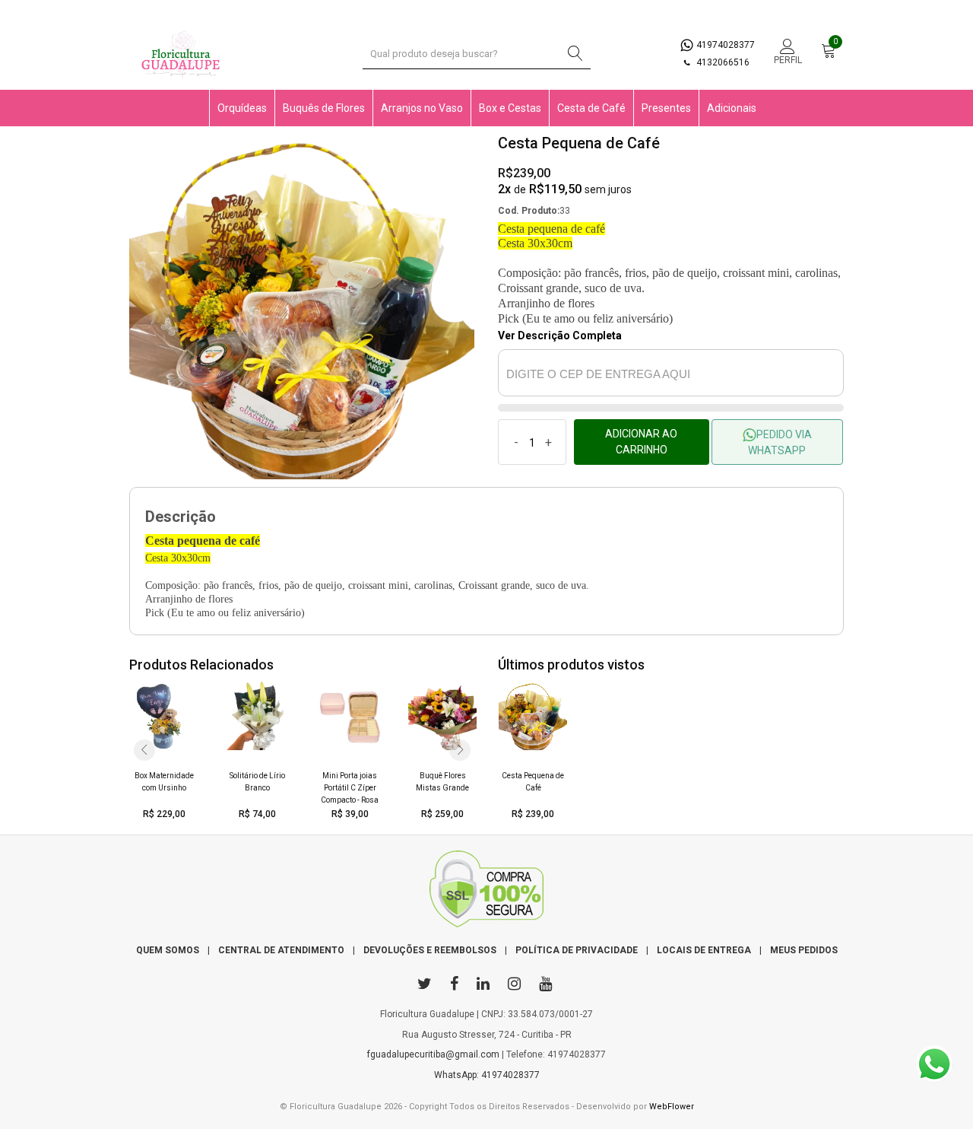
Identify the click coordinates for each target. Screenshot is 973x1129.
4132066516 (722, 62)
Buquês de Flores (324, 108)
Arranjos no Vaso (422, 108)
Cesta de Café (591, 108)
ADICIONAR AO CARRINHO (641, 442)
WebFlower (671, 1107)
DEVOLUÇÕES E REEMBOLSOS (429, 950)
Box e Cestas (510, 108)
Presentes (666, 108)
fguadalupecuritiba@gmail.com (433, 1054)
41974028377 (724, 45)
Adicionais (731, 108)
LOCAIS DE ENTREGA (704, 950)
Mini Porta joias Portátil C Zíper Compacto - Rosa (350, 787)
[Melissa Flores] (486, 892)
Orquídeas (242, 108)
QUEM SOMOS (167, 950)
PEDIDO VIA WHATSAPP (780, 442)
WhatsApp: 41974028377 (487, 1075)
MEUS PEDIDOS (804, 950)
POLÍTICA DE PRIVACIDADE (576, 950)
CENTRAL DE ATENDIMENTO (281, 950)
